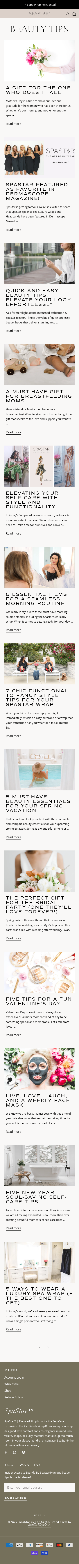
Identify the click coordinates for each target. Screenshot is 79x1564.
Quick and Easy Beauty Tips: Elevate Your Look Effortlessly (39, 297)
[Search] (67, 13)
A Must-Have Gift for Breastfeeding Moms (39, 396)
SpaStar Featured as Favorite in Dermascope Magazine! (37, 191)
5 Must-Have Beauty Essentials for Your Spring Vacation (38, 803)
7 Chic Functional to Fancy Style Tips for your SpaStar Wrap (37, 697)
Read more (13, 124)
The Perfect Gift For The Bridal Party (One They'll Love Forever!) (39, 905)
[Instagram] (14, 1452)
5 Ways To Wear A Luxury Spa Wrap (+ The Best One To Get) (39, 1296)
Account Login (14, 1377)
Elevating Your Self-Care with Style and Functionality (32, 500)
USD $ (38, 1515)
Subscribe (15, 1497)
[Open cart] (74, 14)
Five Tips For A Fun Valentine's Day (39, 1001)
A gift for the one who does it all (38, 90)
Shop (8, 1391)
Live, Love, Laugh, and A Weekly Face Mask (38, 1100)
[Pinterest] (23, 1452)
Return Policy (13, 1397)
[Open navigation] (5, 13)
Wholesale (11, 1384)
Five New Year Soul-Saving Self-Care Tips (36, 1197)
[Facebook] (5, 1452)
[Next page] (48, 1347)
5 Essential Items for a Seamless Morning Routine (36, 598)
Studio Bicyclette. (39, 1525)
